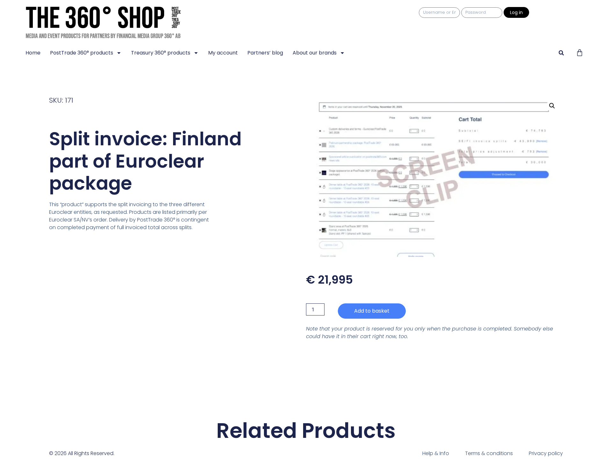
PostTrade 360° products (81, 52)
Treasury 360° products (160, 52)
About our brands (315, 52)
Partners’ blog (265, 52)
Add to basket (372, 311)
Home (33, 52)
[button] (561, 52)
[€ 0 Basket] (579, 52)
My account (223, 52)
